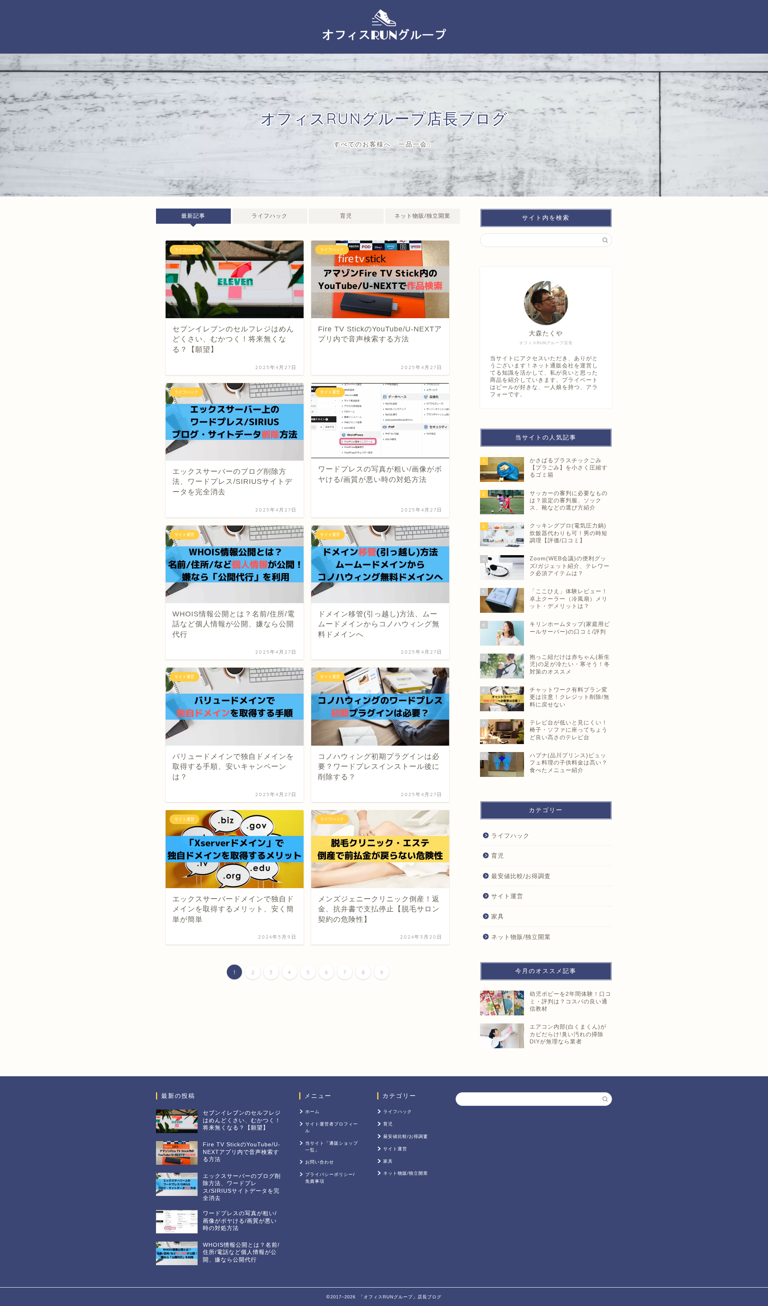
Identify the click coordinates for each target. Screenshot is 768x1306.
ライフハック (270, 216)
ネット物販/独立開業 (422, 216)
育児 (346, 216)
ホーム (312, 1111)
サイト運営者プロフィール (331, 1127)
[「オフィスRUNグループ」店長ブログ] (384, 50)
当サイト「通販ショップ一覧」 (331, 1146)
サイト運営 (507, 896)
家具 (497, 916)
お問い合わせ (319, 1162)
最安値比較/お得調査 (521, 876)
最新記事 (193, 216)
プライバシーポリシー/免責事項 (330, 1178)
